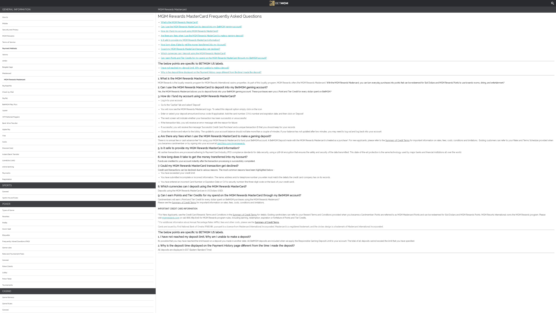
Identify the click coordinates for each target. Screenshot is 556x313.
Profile (4, 223)
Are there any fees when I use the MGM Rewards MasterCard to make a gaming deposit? (202, 35)
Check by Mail (8, 92)
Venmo (5, 55)
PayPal (5, 98)
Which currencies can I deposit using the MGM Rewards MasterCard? (193, 53)
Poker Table (6, 279)
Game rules (7, 248)
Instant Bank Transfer (10, 154)
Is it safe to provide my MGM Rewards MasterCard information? (190, 40)
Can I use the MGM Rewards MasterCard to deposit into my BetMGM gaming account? (201, 27)
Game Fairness (8, 297)
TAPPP (4, 111)
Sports (7, 185)
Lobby (4, 273)
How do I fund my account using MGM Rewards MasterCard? (189, 31)
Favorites (5, 216)
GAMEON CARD (8, 161)
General (5, 192)
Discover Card (7, 148)
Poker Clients (7, 266)
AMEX (4, 61)
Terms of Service (8, 42)
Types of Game (8, 210)
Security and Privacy (10, 30)
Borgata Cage (7, 67)
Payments (6, 173)
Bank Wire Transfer (10, 123)
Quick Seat (6, 229)
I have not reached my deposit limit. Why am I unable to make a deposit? (195, 68)
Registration (7, 179)
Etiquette (6, 235)
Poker (6, 204)
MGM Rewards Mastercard (14, 80)
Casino (6, 291)
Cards (4, 142)
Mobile (5, 23)
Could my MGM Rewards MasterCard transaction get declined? (190, 49)
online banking (8, 167)
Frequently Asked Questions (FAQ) (16, 241)
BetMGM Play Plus (9, 104)
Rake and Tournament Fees (13, 254)
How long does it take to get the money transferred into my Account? (193, 44)
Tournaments (7, 285)
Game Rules (7, 304)
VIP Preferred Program (11, 117)
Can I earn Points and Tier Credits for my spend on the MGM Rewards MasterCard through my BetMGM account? (214, 58)
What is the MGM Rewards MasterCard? (179, 22)
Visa (4, 136)
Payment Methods (9, 48)
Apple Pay (6, 129)
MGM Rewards (8, 36)
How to (5, 17)
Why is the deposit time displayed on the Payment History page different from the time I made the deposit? (211, 72)
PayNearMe (7, 86)
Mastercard (6, 73)
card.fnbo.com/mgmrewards (231, 143)
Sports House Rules (10, 198)
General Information (16, 9)
